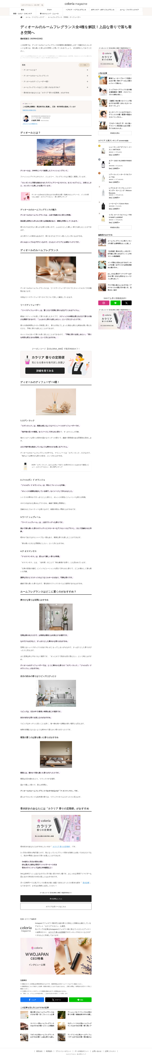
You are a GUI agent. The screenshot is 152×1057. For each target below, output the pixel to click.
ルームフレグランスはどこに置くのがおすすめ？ (42, 87)
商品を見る (115, 151)
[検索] (42, 5)
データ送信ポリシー (82, 1051)
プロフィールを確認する (30, 123)
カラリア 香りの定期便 (61, 846)
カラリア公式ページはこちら (56, 906)
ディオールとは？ (30, 70)
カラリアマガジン (51, 926)
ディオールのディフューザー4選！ (37, 81)
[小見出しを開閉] (87, 69)
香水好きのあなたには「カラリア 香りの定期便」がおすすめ (46, 93)
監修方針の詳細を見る (29, 110)
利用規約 (49, 1051)
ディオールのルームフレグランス (36, 76)
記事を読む (38, 1014)
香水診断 (86, 883)
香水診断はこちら (56, 899)
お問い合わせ (96, 1051)
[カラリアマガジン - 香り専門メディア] (76, 4)
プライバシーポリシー (63, 1051)
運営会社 (39, 1051)
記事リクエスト (110, 1051)
